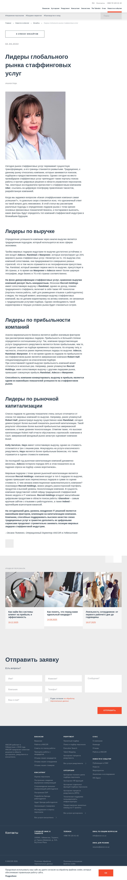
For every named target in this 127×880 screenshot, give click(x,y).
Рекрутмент (65, 8)
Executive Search (70, 748)
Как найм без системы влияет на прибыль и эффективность (20, 614)
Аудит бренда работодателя (45, 802)
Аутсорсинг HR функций (73, 781)
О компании (97, 741)
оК (106, 873)
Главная (8, 23)
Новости (96, 767)
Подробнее (10, 876)
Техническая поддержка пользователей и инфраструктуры (73, 799)
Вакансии (45, 8)
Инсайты (36, 23)
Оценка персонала (42, 777)
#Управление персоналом (14, 16)
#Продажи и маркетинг (34, 16)
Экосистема (85, 8)
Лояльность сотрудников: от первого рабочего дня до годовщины (102, 614)
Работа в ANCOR (41, 744)
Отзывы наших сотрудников (45, 762)
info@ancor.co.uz (99, 836)
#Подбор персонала (15, 568)
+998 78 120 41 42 (114, 3)
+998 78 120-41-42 (71, 836)
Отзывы (96, 748)
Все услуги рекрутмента (73, 763)
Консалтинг (75, 8)
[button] (117, 558)
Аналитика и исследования (104, 774)
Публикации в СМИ (100, 763)
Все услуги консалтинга (43, 817)
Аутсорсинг (55, 8)
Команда (96, 744)
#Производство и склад (52, 16)
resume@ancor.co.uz (101, 847)
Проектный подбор (71, 741)
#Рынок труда (11, 83)
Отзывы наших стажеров (44, 765)
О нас (104, 8)
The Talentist (96, 8)
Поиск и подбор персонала (75, 744)
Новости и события (115, 8)
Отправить (109, 710)
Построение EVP (41, 793)
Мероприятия (98, 770)
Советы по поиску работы (44, 748)
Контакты (100, 3)
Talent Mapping (70, 752)
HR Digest (97, 778)
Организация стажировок (44, 806)
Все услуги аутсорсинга (73, 813)
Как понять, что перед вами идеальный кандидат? (62, 613)
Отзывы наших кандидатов (45, 758)
